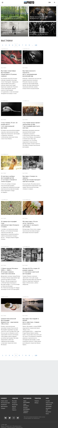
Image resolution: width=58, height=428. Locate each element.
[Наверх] (56, 423)
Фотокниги (48, 411)
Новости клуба (49, 402)
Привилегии (49, 404)
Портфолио (4, 404)
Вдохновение (4, 406)
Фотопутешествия (5, 402)
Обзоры (36, 402)
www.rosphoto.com (29, 418)
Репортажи (15, 404)
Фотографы (49, 406)
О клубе (48, 400)
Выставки (3, 67)
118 (36, 45)
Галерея (3, 408)
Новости (14, 409)
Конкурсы (14, 402)
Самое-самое (4, 400)
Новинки (37, 400)
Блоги (47, 413)
